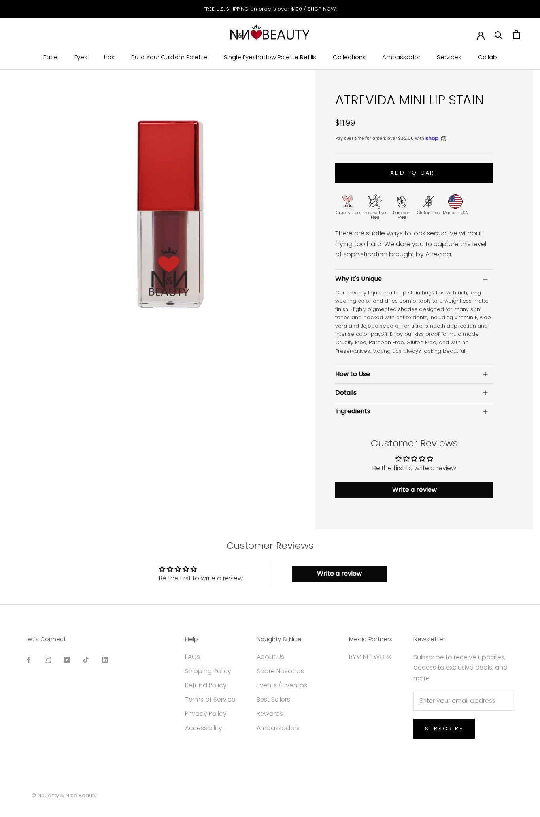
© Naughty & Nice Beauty (64, 795)
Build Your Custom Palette (169, 57)
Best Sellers (273, 699)
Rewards (270, 713)
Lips (109, 57)
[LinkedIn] (105, 660)
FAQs (192, 656)
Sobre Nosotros (280, 671)
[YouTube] (67, 660)
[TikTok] (86, 660)
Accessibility (203, 727)
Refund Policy (206, 685)
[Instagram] (48, 660)
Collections (349, 57)
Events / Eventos (282, 685)
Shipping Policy (208, 671)
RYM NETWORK (370, 656)
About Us (270, 656)
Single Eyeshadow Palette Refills (270, 57)
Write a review (414, 489)
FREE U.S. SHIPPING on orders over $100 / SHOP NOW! (270, 9)
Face (50, 57)
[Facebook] (29, 660)
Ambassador (401, 57)
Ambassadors (278, 727)
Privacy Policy (206, 713)
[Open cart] (516, 34)
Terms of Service (210, 699)
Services (449, 57)
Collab (487, 57)
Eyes (80, 57)
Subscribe (444, 728)
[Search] (499, 34)
